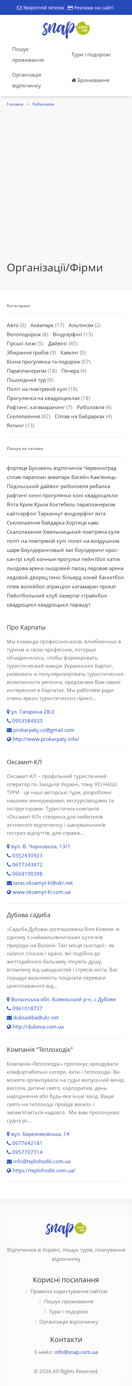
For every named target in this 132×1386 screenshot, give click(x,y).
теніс (55, 577)
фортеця (17, 467)
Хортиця (76, 522)
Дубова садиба (28, 915)
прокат (108, 586)
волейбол (33, 586)
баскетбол (111, 577)
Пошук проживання (28, 54)
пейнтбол (94, 559)
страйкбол (94, 595)
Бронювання (92, 80)
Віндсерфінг (68, 334)
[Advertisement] (66, 178)
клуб (29, 559)
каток (113, 559)
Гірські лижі (21, 343)
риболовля (74, 486)
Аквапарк (42, 325)
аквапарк (58, 477)
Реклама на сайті (93, 7)
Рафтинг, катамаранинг (36, 407)
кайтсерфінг (22, 513)
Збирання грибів (28, 352)
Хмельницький (62, 531)
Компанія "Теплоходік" (40, 1049)
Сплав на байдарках (80, 416)
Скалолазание (24, 531)
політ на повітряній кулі (36, 540)
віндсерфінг (79, 513)
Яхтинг (15, 425)
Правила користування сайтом (68, 1291)
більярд (72, 577)
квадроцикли (101, 495)
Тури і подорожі (91, 54)
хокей (90, 577)
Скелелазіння (23, 416)
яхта (100, 513)
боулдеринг (89, 550)
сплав (14, 477)
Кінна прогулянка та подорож (43, 361)
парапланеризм (95, 504)
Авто (13, 325)
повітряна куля (100, 531)
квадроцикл (22, 604)
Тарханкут (50, 513)
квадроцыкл (53, 604)
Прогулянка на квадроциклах (43, 398)
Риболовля (43, 104)
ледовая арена (105, 568)
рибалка (99, 486)
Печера (70, 370)
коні (78, 495)
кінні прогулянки (50, 495)
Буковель (40, 467)
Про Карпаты (26, 627)
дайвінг (49, 486)
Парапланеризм (26, 370)
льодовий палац (65, 568)
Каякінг (70, 352)
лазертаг (69, 595)
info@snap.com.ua (76, 1352)
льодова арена (25, 568)
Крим (26, 504)
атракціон (58, 586)
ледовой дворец (27, 577)
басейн (80, 477)
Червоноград (100, 467)
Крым (41, 504)
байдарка (53, 522)
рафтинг (17, 495)
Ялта (12, 504)
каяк (93, 522)
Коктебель (62, 504)
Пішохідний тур (26, 379)
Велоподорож (24, 334)
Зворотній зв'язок (43, 7)
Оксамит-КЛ (24, 762)
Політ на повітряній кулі (37, 388)
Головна (15, 104)
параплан (34, 477)
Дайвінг (57, 343)
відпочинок (68, 467)
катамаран (85, 586)
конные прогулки (58, 559)
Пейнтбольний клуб (32, 595)
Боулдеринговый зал (47, 550)
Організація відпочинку (26, 80)
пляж (13, 586)
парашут (80, 604)
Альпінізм (81, 325)
